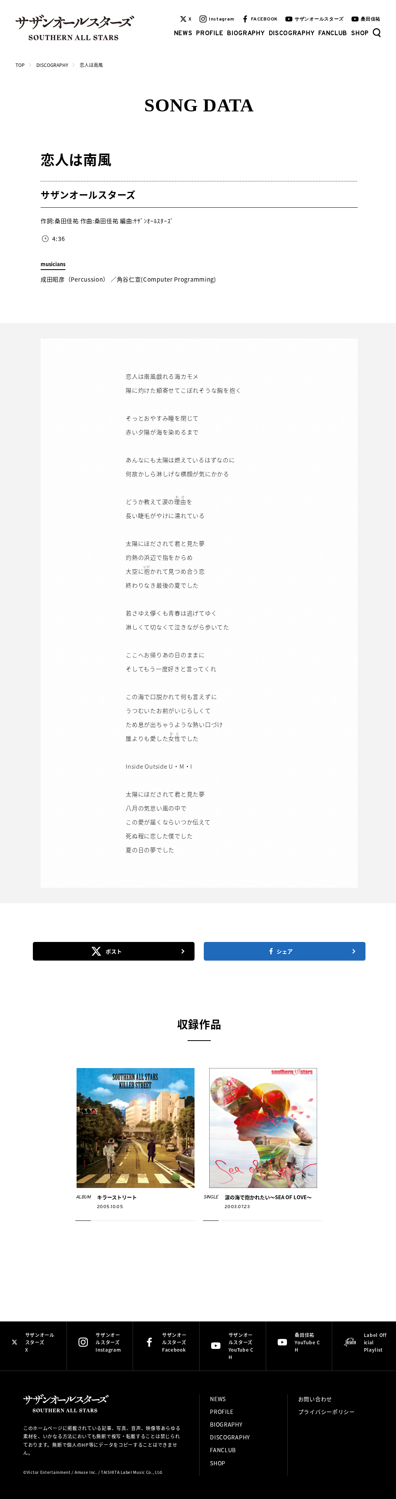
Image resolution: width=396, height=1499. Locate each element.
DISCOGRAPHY (292, 34)
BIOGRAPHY (246, 34)
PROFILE (209, 34)
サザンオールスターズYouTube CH (241, 1346)
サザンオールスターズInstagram (108, 1342)
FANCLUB (332, 34)
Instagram (221, 19)
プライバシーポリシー (326, 1411)
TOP (20, 65)
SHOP (360, 34)
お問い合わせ (315, 1399)
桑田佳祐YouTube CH (307, 1342)
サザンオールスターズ (319, 19)
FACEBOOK (264, 19)
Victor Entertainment (49, 1472)
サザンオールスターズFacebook (174, 1342)
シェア (285, 951)
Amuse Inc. (86, 1472)
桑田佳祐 (371, 19)
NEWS (183, 34)
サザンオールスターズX (40, 1342)
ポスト (114, 951)
